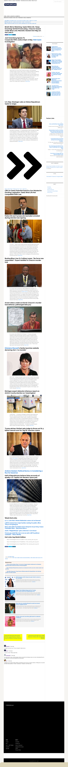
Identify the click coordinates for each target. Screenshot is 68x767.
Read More (28, 81)
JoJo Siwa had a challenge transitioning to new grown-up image (57, 87)
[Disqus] (24, 658)
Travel (7, 741)
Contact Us (49, 188)
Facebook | (54, 176)
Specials (7, 748)
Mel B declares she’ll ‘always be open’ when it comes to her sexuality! (18, 21)
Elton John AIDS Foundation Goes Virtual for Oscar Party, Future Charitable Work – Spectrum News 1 (24, 527)
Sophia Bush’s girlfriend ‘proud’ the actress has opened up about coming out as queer (21, 20)
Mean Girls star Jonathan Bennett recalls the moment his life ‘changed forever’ (57, 68)
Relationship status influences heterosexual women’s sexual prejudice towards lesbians (57, 80)
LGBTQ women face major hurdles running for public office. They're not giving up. (23, 523)
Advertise (17, 741)
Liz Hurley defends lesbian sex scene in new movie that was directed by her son (56, 93)
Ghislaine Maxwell (12, 348)
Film (7, 743)
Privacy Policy (50, 192)
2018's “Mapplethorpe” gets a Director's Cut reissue (20, 530)
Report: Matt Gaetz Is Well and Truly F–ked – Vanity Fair (16, 188)
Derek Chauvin (24, 291)
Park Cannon (33, 557)
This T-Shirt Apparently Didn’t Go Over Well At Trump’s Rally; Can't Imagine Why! (56, 147)
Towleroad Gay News (34, 4)
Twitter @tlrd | (49, 176)
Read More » (34, 581)
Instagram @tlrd (60, 176)
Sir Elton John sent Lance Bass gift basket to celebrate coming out (57, 74)
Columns (7, 746)
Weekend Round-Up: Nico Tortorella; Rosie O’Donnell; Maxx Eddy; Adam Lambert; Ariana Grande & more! (56, 131)
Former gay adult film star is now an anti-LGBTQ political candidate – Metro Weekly (22, 533)
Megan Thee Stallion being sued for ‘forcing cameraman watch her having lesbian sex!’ (20, 23)
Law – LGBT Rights (9, 745)
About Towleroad (50, 189)
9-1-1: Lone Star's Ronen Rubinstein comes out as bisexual (23, 520)
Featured (10, 556)
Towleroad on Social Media (52, 191)
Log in (37, 761)
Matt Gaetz (37, 40)
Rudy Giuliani (15, 458)
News (13, 556)
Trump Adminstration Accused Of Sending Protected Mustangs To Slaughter (57, 140)
